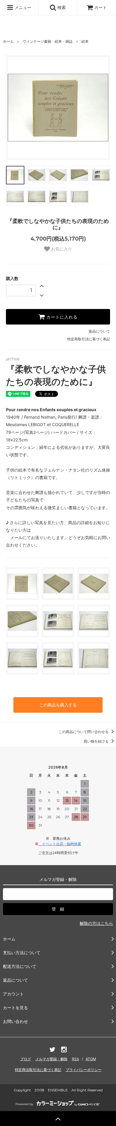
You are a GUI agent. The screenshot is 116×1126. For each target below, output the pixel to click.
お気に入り (61, 249)
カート (100, 7)
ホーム (8, 41)
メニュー (22, 7)
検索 (61, 7)
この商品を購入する (58, 704)
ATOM (91, 1059)
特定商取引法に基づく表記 (88, 339)
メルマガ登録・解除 (51, 1059)
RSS (75, 1059)
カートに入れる (61, 316)
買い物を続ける (96, 741)
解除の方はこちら (96, 923)
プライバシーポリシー (83, 1069)
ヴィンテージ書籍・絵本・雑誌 (48, 41)
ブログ (25, 1059)
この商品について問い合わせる (84, 731)
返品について (99, 331)
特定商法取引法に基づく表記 (38, 1069)
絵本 (85, 41)
